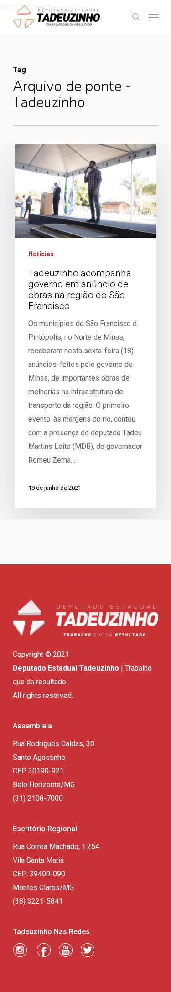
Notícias (41, 254)
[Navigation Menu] (154, 16)
